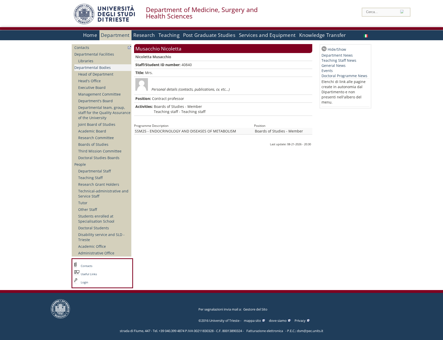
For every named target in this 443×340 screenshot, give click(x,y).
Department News (337, 55)
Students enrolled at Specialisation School (96, 219)
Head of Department (95, 74)
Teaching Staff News (338, 60)
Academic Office (92, 246)
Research (144, 35)
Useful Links (89, 274)
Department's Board (95, 100)
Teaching (168, 35)
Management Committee (99, 94)
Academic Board (92, 131)
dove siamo (278, 320)
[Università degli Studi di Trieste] (104, 22)
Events (327, 70)
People (80, 164)
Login (84, 282)
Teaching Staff (90, 177)
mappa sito (252, 320)
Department (115, 35)
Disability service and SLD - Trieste (101, 237)
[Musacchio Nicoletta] (366, 35)
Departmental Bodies (92, 67)
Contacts (81, 47)
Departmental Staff (94, 171)
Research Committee (96, 137)
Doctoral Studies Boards (98, 157)
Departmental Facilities (94, 54)
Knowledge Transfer (322, 35)
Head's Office (89, 80)
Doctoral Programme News (344, 75)
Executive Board (92, 87)
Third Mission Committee (100, 151)
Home (90, 35)
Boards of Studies (93, 144)
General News (333, 65)
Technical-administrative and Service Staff (103, 194)
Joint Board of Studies (96, 124)
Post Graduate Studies (209, 35)
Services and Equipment (267, 35)
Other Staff (87, 209)
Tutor (82, 202)
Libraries (85, 60)
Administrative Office (96, 253)
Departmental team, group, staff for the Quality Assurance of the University (104, 112)
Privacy (300, 320)
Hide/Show (337, 49)
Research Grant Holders (98, 184)
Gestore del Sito (255, 309)
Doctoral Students (93, 227)
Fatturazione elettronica (264, 330)
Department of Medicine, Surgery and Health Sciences (202, 12)
